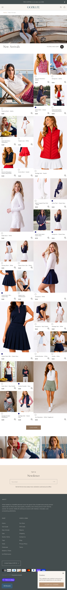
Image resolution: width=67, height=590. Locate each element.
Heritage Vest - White (57, 326)
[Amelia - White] (58, 341)
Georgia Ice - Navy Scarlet (41, 326)
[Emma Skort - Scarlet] (25, 157)
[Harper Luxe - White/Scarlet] (25, 280)
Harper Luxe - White (23, 141)
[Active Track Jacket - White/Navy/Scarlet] (58, 95)
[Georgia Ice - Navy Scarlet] (42, 311)
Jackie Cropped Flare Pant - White (41, 204)
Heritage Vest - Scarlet (41, 173)
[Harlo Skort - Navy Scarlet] (8, 371)
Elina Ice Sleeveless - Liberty (40, 79)
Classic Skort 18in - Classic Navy (10, 356)
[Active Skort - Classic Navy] (42, 95)
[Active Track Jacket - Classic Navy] (42, 219)
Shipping (22, 533)
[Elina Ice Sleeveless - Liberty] (42, 64)
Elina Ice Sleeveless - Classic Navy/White (7, 172)
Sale (3, 533)
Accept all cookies (51, 585)
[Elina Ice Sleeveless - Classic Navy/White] (8, 157)
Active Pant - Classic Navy (58, 203)
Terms (21, 547)
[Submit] (54, 481)
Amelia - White (56, 356)
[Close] (63, 573)
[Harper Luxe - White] (25, 126)
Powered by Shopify (17, 575)
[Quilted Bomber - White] (42, 341)
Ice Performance (6, 554)
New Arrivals (5, 530)
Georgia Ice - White (40, 296)
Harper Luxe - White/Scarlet (21, 296)
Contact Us (22, 537)
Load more (33, 427)
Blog (20, 540)
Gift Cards (22, 527)
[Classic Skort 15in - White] (25, 251)
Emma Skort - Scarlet (23, 172)
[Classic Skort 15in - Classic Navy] (8, 280)
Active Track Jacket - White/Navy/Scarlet (57, 110)
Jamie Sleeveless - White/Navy (6, 141)
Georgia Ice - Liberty (57, 78)
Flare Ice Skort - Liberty (7, 111)
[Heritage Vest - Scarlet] (50, 142)
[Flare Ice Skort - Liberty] (17, 80)
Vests (3, 544)
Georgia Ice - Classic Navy (58, 234)
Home (5, 12)
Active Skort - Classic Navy (40, 110)
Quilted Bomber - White (41, 356)
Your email (15, 482)
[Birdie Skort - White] (17, 205)
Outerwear (5, 547)
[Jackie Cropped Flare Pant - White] (42, 188)
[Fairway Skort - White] (8, 251)
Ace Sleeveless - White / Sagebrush (44, 417)
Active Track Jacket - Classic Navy (40, 235)
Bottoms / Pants (6, 551)
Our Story (22, 523)
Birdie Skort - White (7, 235)
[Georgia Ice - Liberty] (58, 64)
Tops (3, 540)
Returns (21, 530)
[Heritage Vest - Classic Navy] (25, 401)
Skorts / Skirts (6, 537)
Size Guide (5, 527)
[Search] (61, 7)
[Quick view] (32, 113)
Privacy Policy (23, 544)
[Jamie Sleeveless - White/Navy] (8, 126)
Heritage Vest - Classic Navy (24, 416)
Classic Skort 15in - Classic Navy (7, 296)
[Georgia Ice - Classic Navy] (58, 219)
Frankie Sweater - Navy (24, 386)
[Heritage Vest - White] (58, 311)
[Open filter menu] (62, 47)
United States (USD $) (10, 563)
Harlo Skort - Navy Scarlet (8, 386)
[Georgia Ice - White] (50, 267)
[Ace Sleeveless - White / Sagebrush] (50, 387)
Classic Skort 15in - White (25, 265)
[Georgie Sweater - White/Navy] (8, 401)
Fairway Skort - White (7, 265)
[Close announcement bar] (64, 2)
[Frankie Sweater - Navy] (25, 371)
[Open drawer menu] (2, 7)
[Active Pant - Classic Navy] (58, 188)
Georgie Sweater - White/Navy (6, 416)
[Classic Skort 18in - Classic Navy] (17, 326)
